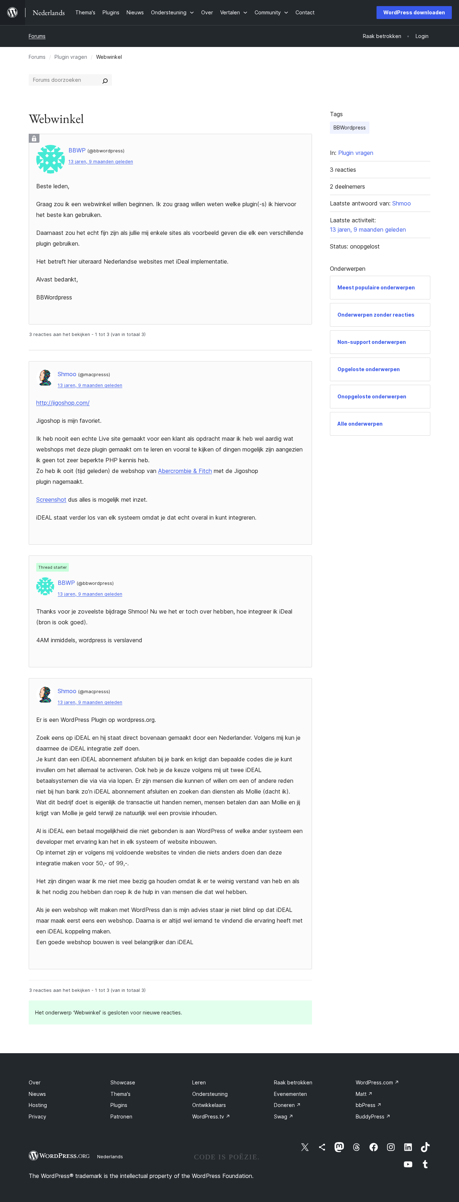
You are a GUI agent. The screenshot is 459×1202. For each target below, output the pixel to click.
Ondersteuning (210, 1094)
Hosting (38, 1105)
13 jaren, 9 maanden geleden (100, 161)
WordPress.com (377, 1082)
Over (35, 1082)
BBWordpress (349, 127)
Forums (37, 36)
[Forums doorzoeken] (105, 80)
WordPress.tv (211, 1116)
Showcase (122, 1082)
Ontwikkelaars (209, 1105)
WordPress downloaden (414, 12)
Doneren (287, 1105)
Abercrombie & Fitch (185, 470)
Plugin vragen (71, 57)
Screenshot (51, 499)
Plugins (118, 1105)
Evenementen (290, 1094)
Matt (364, 1094)
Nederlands (110, 1156)
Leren (199, 1082)
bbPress (369, 1105)
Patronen (121, 1116)
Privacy (37, 1116)
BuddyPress (373, 1116)
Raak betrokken (293, 1082)
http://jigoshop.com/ (63, 402)
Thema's (120, 1094)
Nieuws (37, 1094)
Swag (283, 1116)
